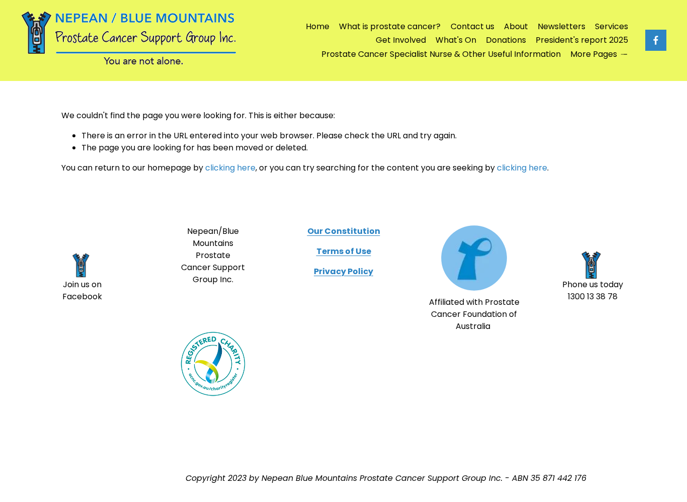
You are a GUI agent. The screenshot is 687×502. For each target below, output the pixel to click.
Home (317, 26)
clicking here (230, 168)
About (516, 26)
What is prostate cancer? (390, 26)
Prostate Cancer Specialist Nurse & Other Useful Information (441, 54)
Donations (506, 40)
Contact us (472, 26)
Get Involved (401, 40)
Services (611, 26)
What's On (456, 40)
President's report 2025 (582, 40)
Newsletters (561, 26)
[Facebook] (655, 40)
